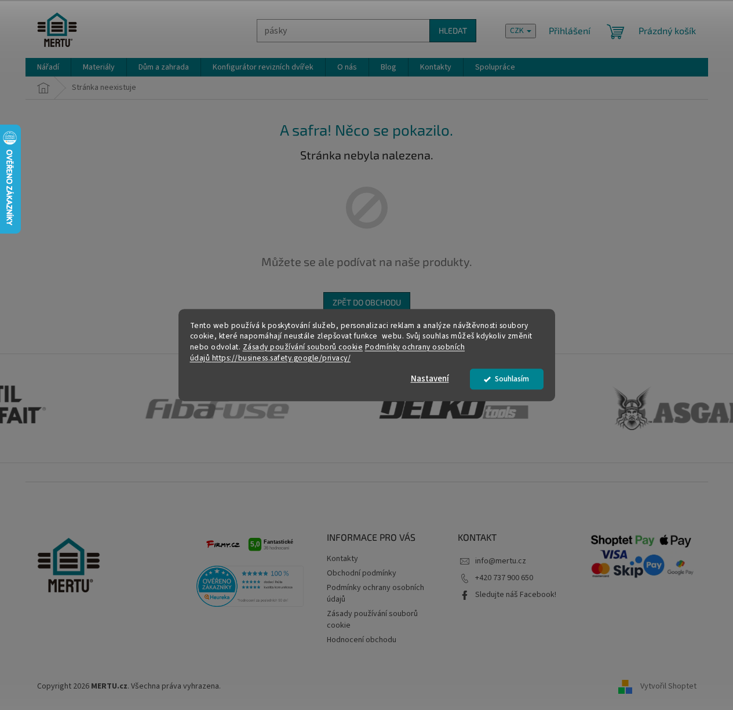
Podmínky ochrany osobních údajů (375, 593)
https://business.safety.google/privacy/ (281, 357)
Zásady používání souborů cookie (303, 347)
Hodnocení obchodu (361, 640)
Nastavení (430, 379)
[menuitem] (48, 67)
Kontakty (342, 559)
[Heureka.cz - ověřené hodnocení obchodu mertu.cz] (250, 586)
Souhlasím (512, 378)
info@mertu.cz (500, 561)
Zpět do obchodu (367, 302)
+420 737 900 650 (504, 578)
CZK (518, 31)
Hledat (453, 30)
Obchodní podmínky (361, 573)
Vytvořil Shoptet (668, 686)
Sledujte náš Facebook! (515, 594)
